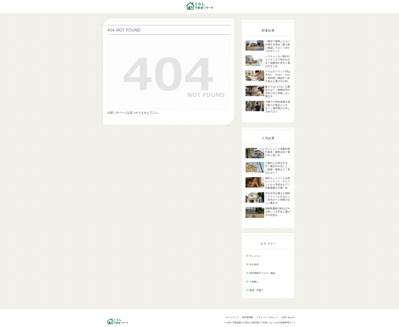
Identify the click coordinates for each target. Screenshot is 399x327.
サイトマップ (232, 317)
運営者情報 (247, 317)
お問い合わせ (287, 317)
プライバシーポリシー (267, 317)
